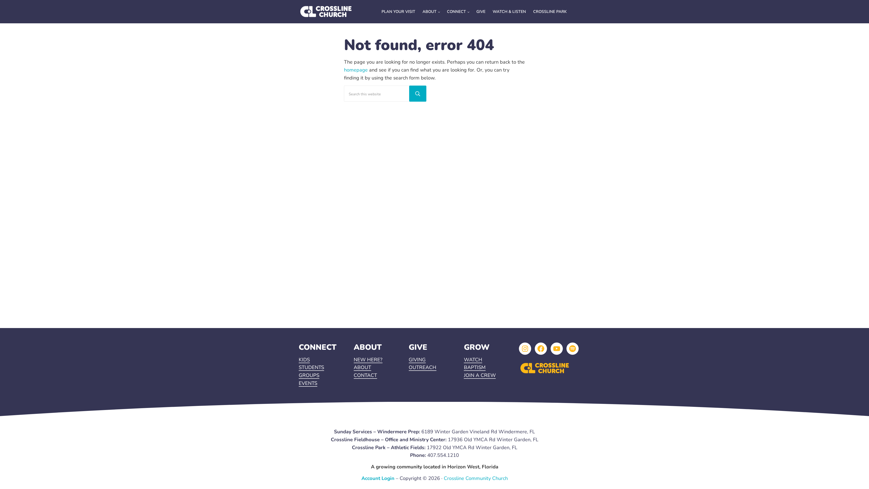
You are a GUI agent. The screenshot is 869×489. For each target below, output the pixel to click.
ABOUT (362, 367)
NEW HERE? (368, 359)
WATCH (473, 359)
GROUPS (309, 375)
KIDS (304, 359)
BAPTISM (475, 367)
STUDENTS (311, 367)
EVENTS (308, 383)
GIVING (417, 359)
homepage (356, 70)
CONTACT (365, 375)
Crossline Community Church (476, 478)
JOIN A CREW (480, 375)
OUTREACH (422, 367)
